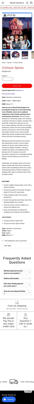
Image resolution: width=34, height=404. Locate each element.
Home (3, 62)
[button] (27, 2)
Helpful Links (6, 401)
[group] (17, 7)
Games (9, 62)
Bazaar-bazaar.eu (17, 3)
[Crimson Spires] (6, 55)
